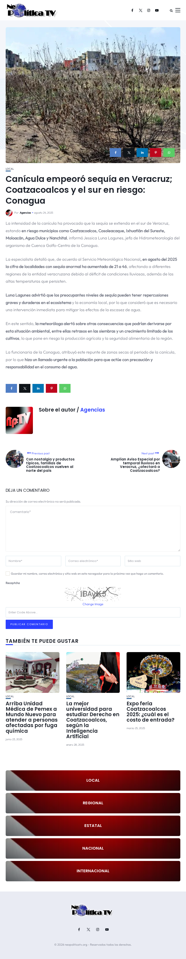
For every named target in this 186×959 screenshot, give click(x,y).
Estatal (93, 825)
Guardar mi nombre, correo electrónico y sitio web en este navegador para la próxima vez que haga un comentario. (87, 573)
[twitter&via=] (129, 152)
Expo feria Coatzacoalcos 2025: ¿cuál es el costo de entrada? (150, 712)
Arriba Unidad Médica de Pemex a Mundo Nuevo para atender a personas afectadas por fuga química (32, 717)
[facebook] (115, 152)
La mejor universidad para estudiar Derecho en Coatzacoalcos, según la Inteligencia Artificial (92, 720)
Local (10, 169)
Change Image (93, 604)
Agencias (25, 212)
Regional (93, 803)
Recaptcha (13, 583)
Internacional (93, 871)
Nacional (93, 848)
